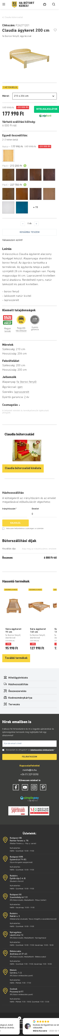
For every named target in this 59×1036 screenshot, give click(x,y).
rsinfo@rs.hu (30, 770)
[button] (57, 1018)
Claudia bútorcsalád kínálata (23, 468)
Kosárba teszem (29, 232)
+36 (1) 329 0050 (29, 774)
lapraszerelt (21, 392)
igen (20, 387)
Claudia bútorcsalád (14, 17)
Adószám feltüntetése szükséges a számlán (25, 528)
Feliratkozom (29, 757)
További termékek (16, 658)
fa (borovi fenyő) (26, 382)
